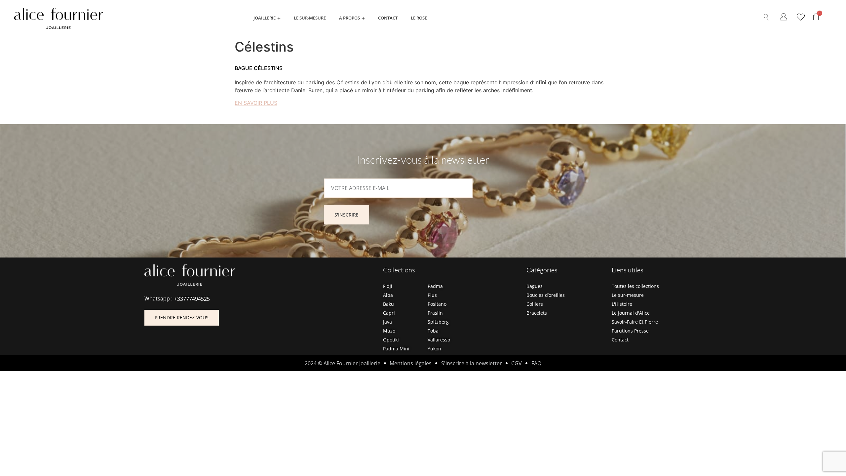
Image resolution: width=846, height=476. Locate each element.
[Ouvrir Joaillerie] (279, 18)
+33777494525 (192, 298)
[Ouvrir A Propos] (363, 18)
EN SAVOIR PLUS (256, 102)
